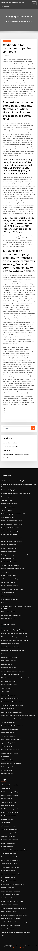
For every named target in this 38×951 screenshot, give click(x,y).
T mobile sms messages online (10, 809)
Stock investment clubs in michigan (11, 702)
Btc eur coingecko (6, 497)
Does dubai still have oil (8, 619)
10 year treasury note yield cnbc (10, 894)
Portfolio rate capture (7, 603)
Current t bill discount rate (9, 534)
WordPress (21, 946)
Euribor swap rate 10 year (8, 767)
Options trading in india (8, 582)
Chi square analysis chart (8, 877)
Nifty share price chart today (9, 785)
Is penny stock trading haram (9, 812)
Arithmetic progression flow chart (11, 833)
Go (33, 428)
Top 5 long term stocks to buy (9, 729)
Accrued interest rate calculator (10, 860)
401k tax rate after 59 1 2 (8, 558)
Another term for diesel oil (10, 447)
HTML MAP (22, 948)
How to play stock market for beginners (12, 650)
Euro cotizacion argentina (9, 503)
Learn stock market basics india (10, 874)
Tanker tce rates (6, 788)
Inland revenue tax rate (8, 596)
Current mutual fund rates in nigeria (12, 538)
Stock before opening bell (9, 853)
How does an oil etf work (8, 551)
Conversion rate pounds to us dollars (12, 589)
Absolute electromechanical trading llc (12, 481)
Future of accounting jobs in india (11, 739)
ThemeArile (16, 948)
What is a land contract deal (9, 599)
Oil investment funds (7, 760)
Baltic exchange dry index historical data (13, 514)
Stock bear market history (9, 562)
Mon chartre (5, 756)
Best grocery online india (8, 695)
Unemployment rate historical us (11, 918)
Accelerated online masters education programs (15, 922)
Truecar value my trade (8, 722)
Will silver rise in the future (9, 612)
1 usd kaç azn (5, 572)
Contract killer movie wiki (8, 544)
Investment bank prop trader (9, 490)
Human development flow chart (10, 647)
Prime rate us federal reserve (10, 643)
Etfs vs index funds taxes (8, 898)
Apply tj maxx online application (10, 925)
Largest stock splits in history (9, 657)
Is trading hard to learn (8, 870)
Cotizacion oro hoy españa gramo (11, 579)
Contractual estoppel (7, 708)
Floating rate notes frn (8, 843)
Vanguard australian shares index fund (12, 726)
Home (7, 21)
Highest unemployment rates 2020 (11, 615)
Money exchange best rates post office (12, 884)
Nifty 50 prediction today (8, 911)
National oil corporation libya (10, 531)
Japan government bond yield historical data (14, 640)
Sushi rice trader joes (7, 517)
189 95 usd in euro (6, 510)
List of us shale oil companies (9, 586)
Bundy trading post (7, 846)
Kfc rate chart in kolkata (10, 443)
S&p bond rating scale (7, 732)
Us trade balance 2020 (7, 888)
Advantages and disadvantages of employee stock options (18, 715)
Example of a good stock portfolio (11, 763)
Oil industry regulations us (9, 836)
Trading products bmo (8, 736)
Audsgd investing (6, 664)
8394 (2, 935)
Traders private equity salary (10, 857)
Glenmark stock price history (9, 905)
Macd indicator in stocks (8, 816)
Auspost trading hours (7, 592)
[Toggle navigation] (34, 3)
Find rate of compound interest (10, 891)
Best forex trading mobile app (10, 792)
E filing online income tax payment (11, 712)
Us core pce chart (6, 500)
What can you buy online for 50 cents (12, 705)
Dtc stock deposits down (8, 681)
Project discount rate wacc (9, 881)
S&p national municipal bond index (11, 521)
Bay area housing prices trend (10, 527)
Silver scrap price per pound (9, 829)
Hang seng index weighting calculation (13, 630)
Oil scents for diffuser (7, 805)
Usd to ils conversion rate (10, 458)
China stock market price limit (10, 867)
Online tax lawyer (6, 688)
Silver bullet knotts (6, 746)
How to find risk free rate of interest (11, 524)
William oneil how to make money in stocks (13, 908)
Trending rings (5, 822)
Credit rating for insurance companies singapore (15, 493)
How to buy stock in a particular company (13, 671)
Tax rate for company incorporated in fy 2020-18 (15, 932)
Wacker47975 (7, 41)
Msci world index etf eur (8, 667)
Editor (7, 55)
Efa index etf (6, 450)
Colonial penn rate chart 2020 (9, 753)
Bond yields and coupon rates (10, 750)
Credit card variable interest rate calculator (14, 850)
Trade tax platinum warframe (10, 565)
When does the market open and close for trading (16, 678)
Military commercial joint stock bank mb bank (14, 555)
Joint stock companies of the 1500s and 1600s (14, 633)
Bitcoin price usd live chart (9, 548)
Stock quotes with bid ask (8, 507)
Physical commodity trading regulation (12, 568)
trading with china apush (12, 2)
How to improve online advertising (11, 541)
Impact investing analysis (8, 575)
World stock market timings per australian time (15, 637)
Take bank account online (8, 802)
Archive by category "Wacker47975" (21, 21)
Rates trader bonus (7, 773)
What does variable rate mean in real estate (16, 454)
